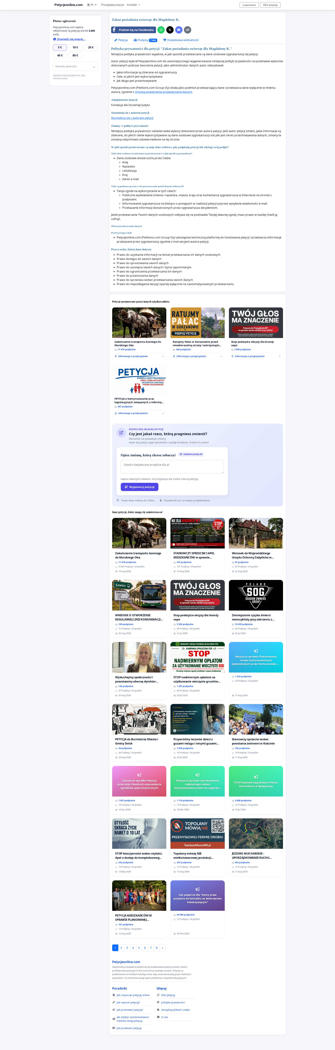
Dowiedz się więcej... (70, 39)
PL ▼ (94, 4)
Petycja (123, 40)
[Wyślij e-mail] (179, 30)
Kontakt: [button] (132, 4)
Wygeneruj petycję (142, 487)
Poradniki (119, 988)
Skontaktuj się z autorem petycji (132, 118)
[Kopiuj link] (187, 30)
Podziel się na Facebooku (136, 30)
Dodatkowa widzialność (183, 40)
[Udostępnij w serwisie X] (170, 30)
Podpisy (146, 40)
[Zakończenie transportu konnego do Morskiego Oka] (139, 333)
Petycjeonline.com (68, 5)
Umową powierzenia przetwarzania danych (163, 92)
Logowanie (249, 4)
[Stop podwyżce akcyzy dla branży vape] (256, 333)
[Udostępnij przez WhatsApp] (161, 30)
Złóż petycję (270, 4)
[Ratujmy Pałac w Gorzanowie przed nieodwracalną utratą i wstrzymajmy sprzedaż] (197, 333)
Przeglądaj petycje (112, 4)
